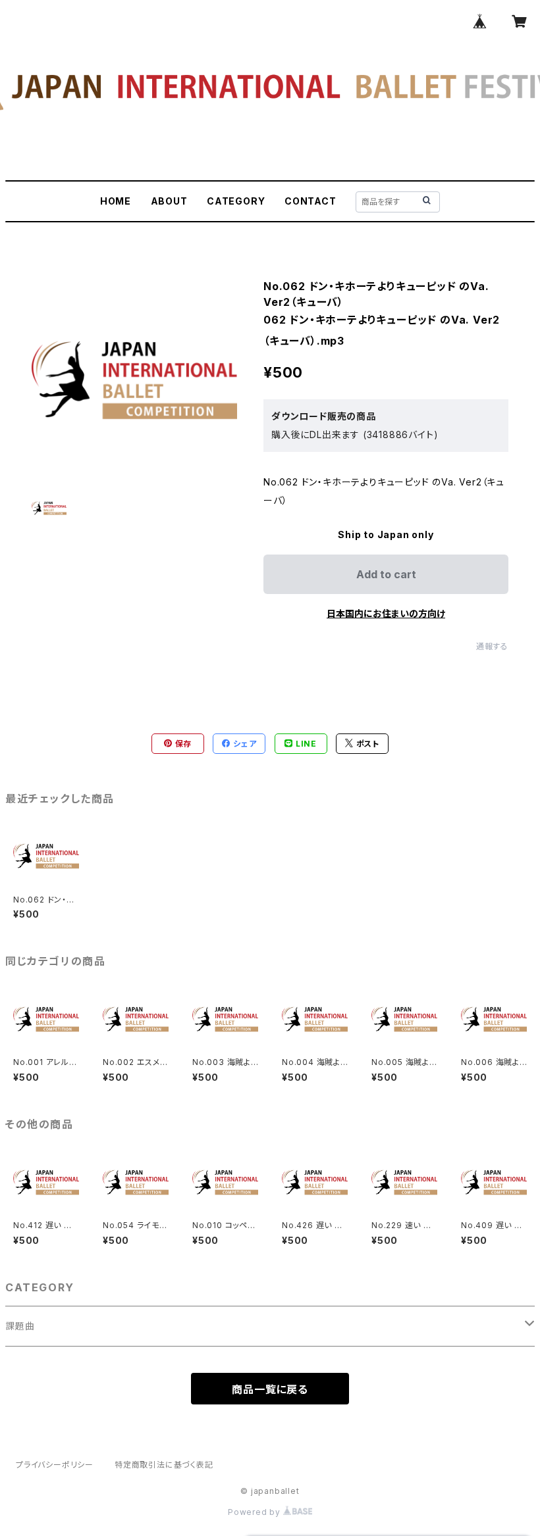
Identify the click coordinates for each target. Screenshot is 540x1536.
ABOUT (169, 201)
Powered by (255, 1512)
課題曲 (19, 1325)
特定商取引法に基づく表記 (164, 1465)
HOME (115, 201)
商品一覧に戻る (270, 1389)
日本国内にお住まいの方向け (386, 613)
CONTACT (310, 201)
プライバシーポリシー (55, 1465)
